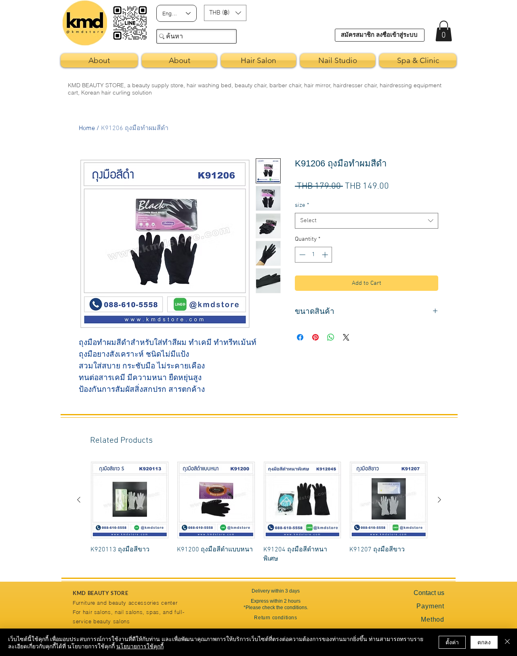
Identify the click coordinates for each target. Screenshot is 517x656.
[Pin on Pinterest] (315, 337)
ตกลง (484, 642)
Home (87, 128)
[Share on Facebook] (300, 337)
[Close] (507, 642)
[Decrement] (301, 254)
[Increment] (325, 254)
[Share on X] (346, 337)
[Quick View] (129, 500)
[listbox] (225, 13)
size (302, 205)
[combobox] (366, 221)
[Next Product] (439, 500)
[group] (259, 512)
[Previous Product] (79, 500)
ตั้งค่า (452, 642)
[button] (225, 13)
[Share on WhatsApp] (331, 337)
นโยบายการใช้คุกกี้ (140, 646)
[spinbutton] (313, 254)
